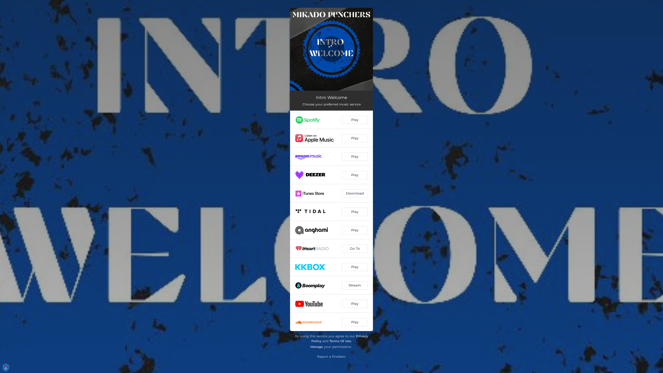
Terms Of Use (340, 341)
